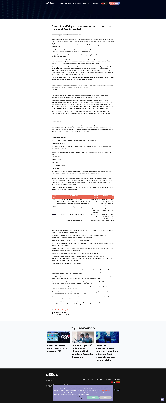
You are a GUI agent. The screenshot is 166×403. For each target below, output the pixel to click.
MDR (60, 314)
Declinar (105, 397)
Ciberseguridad (55, 314)
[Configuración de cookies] (162, 399)
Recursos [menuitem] (95, 3)
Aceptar (93, 397)
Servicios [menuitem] (67, 3)
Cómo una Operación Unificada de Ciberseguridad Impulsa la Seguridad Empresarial (83, 351)
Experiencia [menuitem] (86, 3)
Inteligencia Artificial (66, 314)
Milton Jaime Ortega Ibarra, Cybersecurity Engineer (66, 34)
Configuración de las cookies (81, 397)
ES (105, 3)
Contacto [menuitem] (117, 379)
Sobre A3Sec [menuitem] (76, 3)
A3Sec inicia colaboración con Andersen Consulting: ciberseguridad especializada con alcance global (107, 352)
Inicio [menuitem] (61, 3)
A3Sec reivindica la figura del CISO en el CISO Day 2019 (57, 348)
